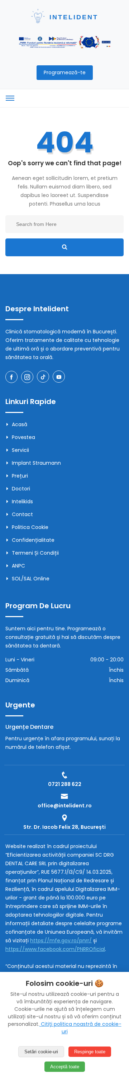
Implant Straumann (36, 463)
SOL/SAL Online (30, 578)
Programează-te (65, 72)
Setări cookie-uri (41, 1051)
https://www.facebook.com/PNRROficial (55, 949)
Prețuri (20, 475)
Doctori (21, 488)
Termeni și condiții (35, 552)
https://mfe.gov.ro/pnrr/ (61, 940)
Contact (22, 514)
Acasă (19, 424)
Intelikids (22, 501)
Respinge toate (89, 1051)
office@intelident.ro (65, 805)
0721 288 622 (64, 784)
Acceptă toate (64, 1066)
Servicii (20, 450)
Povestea (23, 437)
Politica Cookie (30, 527)
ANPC (18, 565)
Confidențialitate (33, 540)
